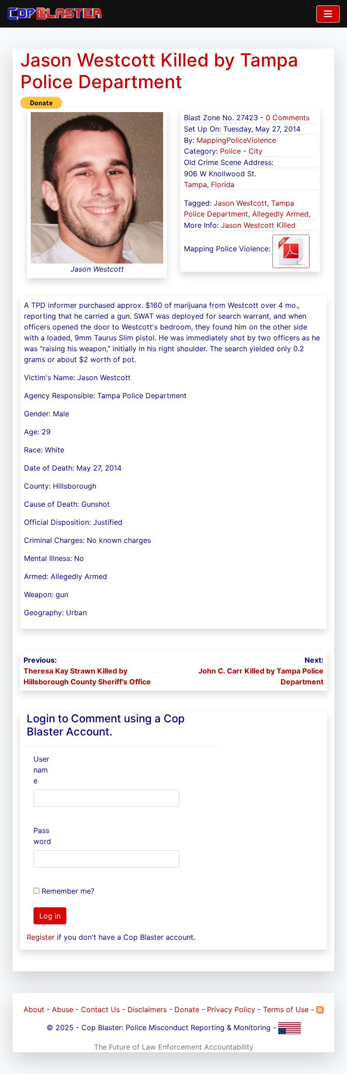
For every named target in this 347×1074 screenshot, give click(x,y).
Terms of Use (286, 1009)
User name (41, 769)
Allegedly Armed (280, 213)
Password (42, 836)
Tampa (195, 184)
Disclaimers (147, 1009)
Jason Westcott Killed (258, 225)
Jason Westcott (240, 202)
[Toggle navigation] (328, 14)
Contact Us (100, 1009)
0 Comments (287, 117)
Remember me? (68, 890)
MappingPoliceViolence (236, 140)
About (33, 1009)
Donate (186, 1009)
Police (230, 150)
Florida (222, 184)
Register (41, 937)
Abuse (62, 1009)
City (256, 150)
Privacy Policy (231, 1009)
